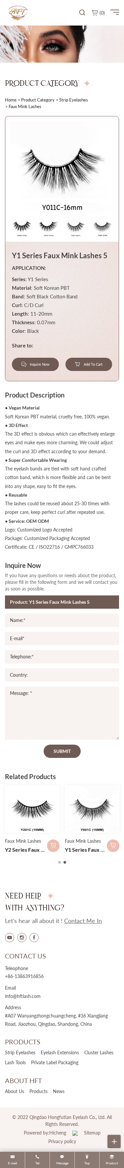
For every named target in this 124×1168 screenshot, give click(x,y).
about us (14, 1091)
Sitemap (92, 1133)
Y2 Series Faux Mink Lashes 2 (39, 849)
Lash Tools (15, 1062)
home (11, 99)
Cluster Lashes (98, 1052)
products (38, 1091)
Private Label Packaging (54, 1062)
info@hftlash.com (23, 996)
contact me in (83, 920)
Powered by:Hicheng (45, 1133)
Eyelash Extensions (60, 1052)
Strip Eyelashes (73, 99)
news (58, 1091)
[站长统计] (75, 1133)
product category (38, 99)
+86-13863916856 (24, 976)
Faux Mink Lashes (23, 841)
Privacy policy (62, 1141)
